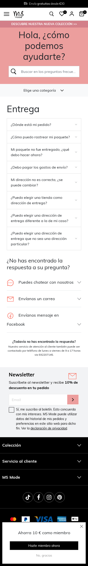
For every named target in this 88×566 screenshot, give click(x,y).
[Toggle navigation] (6, 14)
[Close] (81, 526)
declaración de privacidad (48, 428)
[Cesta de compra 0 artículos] (81, 13)
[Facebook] (38, 497)
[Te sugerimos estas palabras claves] (52, 14)
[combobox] (48, 71)
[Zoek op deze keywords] (13, 71)
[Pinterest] (60, 497)
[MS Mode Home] (18, 14)
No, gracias (44, 555)
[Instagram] (49, 497)
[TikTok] (28, 497)
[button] (62, 13)
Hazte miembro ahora (44, 546)
